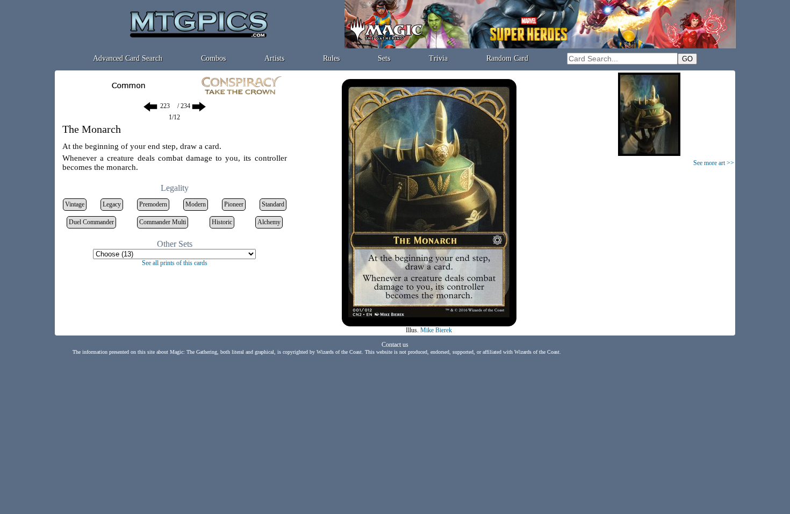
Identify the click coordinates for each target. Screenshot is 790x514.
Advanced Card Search (127, 58)
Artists (274, 58)
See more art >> (713, 163)
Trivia (438, 58)
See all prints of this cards (174, 263)
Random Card (507, 58)
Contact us (395, 344)
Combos (213, 58)
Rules (331, 58)
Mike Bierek (436, 330)
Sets (384, 58)
